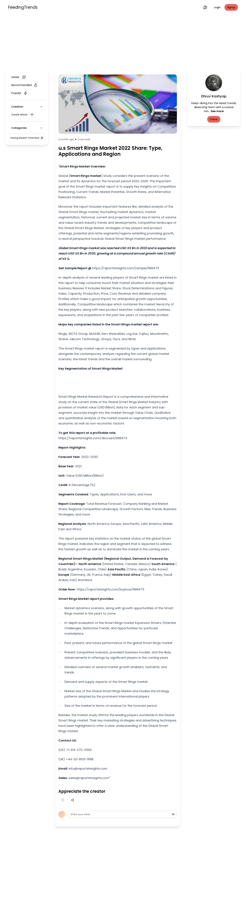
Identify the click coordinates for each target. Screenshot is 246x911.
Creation (17, 107)
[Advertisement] (123, 42)
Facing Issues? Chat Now (25, 138)
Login (217, 7)
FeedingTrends (22, 7)
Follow (214, 119)
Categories (19, 128)
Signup (231, 7)
